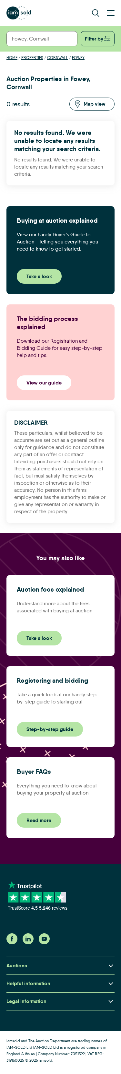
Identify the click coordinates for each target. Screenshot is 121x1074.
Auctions (16, 965)
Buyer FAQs (34, 771)
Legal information (26, 1001)
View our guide (44, 382)
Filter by (94, 38)
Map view (95, 103)
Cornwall (57, 57)
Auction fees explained (50, 589)
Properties (32, 57)
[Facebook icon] (11, 942)
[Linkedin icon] (28, 942)
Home (11, 57)
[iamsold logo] (18, 12)
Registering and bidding (52, 680)
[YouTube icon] (44, 942)
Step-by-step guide (49, 729)
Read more (38, 820)
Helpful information (28, 983)
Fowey (78, 57)
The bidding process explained (47, 322)
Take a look (39, 276)
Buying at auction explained (57, 220)
